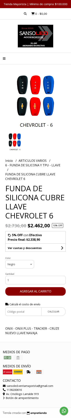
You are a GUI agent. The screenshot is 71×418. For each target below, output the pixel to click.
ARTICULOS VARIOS (33, 161)
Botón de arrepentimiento (22, 398)
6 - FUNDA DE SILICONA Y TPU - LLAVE (32, 165)
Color (8, 258)
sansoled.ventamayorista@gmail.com (29, 386)
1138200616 (14, 390)
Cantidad (9, 273)
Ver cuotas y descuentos (25, 248)
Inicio (9, 161)
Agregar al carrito (35, 291)
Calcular (53, 311)
